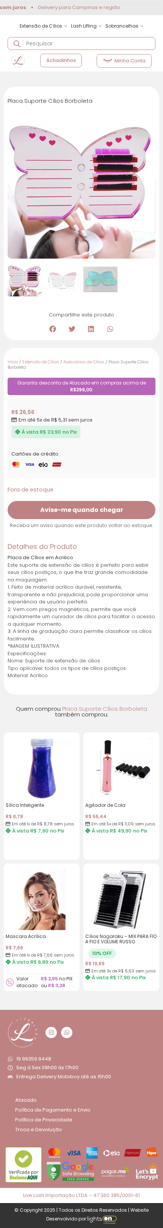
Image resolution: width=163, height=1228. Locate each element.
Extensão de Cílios (40, 362)
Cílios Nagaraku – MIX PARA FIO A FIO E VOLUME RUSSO (121, 939)
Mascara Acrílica (26, 936)
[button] (53, 328)
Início (13, 362)
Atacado (26, 1100)
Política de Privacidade (43, 1119)
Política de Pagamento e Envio (53, 1109)
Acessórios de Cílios (83, 362)
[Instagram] (51, 1032)
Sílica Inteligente (25, 805)
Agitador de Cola (105, 805)
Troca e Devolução (38, 1129)
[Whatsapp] (66, 1032)
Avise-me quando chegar (81, 509)
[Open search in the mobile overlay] (81, 43)
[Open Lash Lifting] (100, 26)
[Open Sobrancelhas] (141, 26)
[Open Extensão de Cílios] (65, 26)
